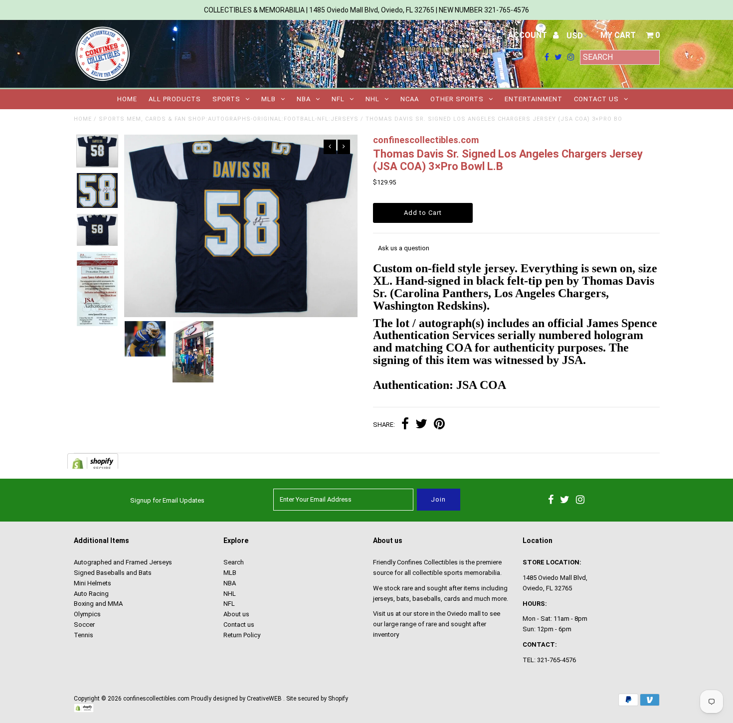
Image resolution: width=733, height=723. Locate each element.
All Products (175, 99)
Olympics (87, 614)
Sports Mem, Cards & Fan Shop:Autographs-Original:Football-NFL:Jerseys (229, 119)
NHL (372, 99)
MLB (268, 99)
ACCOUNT (528, 35)
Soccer (84, 624)
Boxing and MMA (98, 603)
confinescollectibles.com (156, 698)
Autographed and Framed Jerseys (123, 562)
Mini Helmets (92, 583)
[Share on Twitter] (421, 425)
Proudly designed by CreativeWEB (236, 698)
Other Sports (457, 99)
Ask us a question (403, 248)
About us (236, 614)
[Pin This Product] (439, 425)
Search (233, 562)
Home (127, 99)
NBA (304, 99)
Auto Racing (91, 593)
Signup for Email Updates (167, 500)
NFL (338, 99)
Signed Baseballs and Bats (113, 572)
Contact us (596, 99)
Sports (226, 99)
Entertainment (533, 99)
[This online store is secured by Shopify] (84, 710)
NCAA (409, 99)
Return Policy (241, 635)
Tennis (83, 635)
